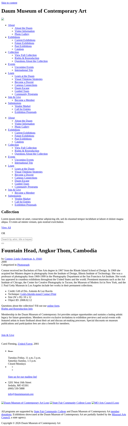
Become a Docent (24, 82)
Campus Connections (26, 85)
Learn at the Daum (24, 76)
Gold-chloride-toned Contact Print (38, 294)
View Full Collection (26, 55)
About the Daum (23, 28)
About (11, 25)
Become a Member (25, 100)
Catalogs (19, 49)
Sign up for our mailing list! (22, 376)
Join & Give (14, 97)
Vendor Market (22, 106)
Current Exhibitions (25, 40)
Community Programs (26, 94)
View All (6, 227)
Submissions (14, 103)
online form (53, 305)
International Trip (24, 70)
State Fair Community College (50, 411)
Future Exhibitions (24, 43)
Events (11, 64)
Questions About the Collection (31, 61)
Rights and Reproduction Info (17, 308)
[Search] (2, 243)
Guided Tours (22, 91)
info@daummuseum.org (21, 394)
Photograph (23, 264)
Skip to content (9, 2)
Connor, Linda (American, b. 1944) (23, 258)
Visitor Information (25, 31)
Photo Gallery (22, 34)
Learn (11, 73)
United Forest (25, 343)
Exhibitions (14, 37)
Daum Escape (22, 88)
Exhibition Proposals (25, 112)
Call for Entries (23, 109)
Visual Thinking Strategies (28, 79)
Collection (13, 52)
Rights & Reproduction (27, 58)
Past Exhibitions (23, 46)
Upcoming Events (24, 67)
